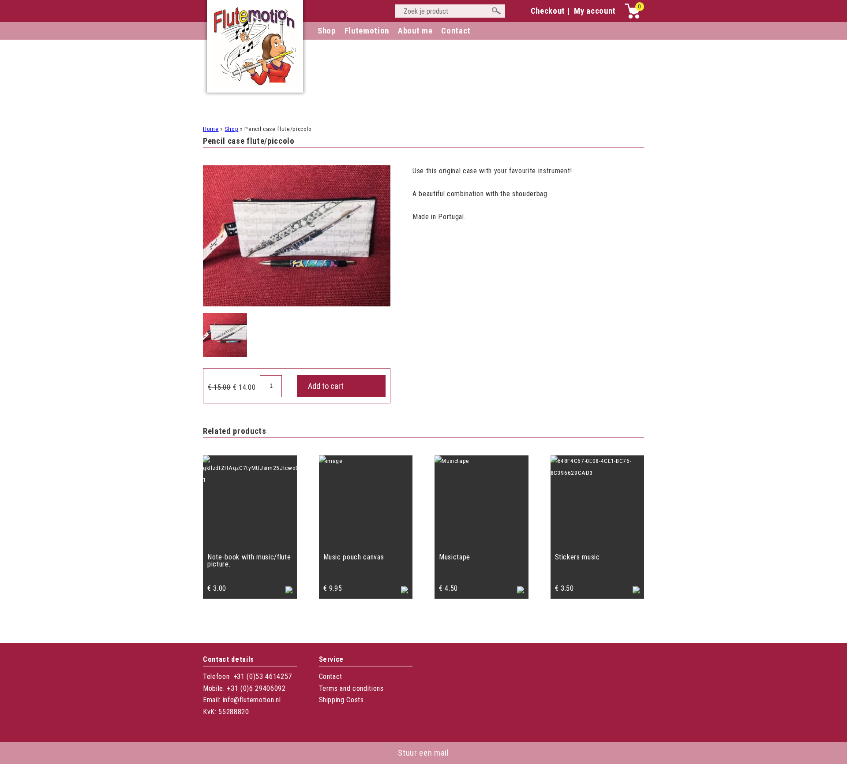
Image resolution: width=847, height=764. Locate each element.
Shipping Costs (341, 700)
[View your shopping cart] (632, 16)
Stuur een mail (423, 753)
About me (415, 31)
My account (595, 11)
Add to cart (326, 386)
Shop (327, 31)
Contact (331, 676)
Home (211, 129)
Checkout (548, 11)
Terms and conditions (351, 688)
